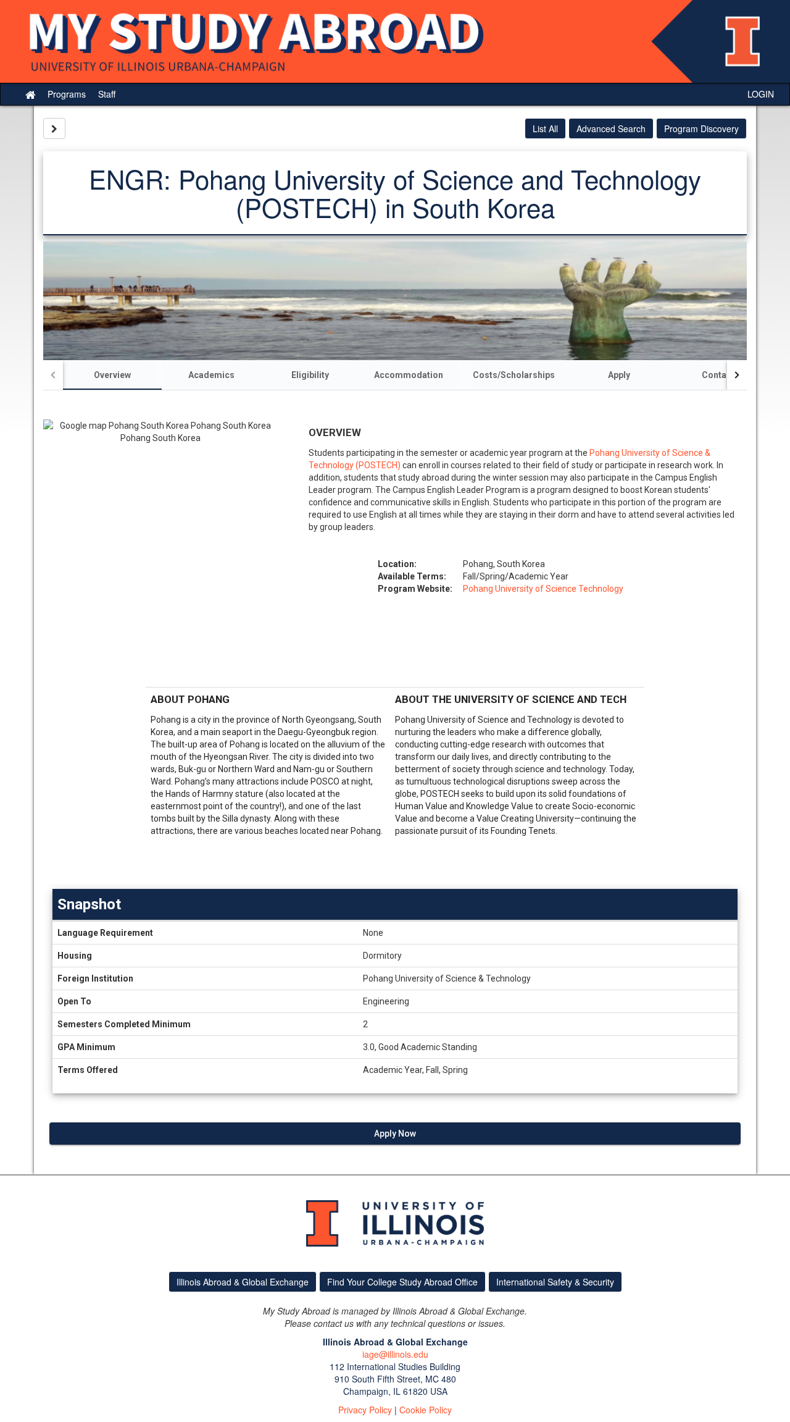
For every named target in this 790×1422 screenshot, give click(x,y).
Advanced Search (611, 128)
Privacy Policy (365, 1409)
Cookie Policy (425, 1409)
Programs (67, 94)
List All (545, 128)
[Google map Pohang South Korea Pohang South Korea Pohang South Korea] (160, 550)
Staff (106, 94)
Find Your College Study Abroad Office (402, 1282)
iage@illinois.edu (395, 1354)
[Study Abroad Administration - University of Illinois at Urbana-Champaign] (395, 41)
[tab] (112, 375)
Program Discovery (701, 128)
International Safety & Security (555, 1282)
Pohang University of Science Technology (543, 589)
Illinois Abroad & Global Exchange (243, 1282)
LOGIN (760, 94)
